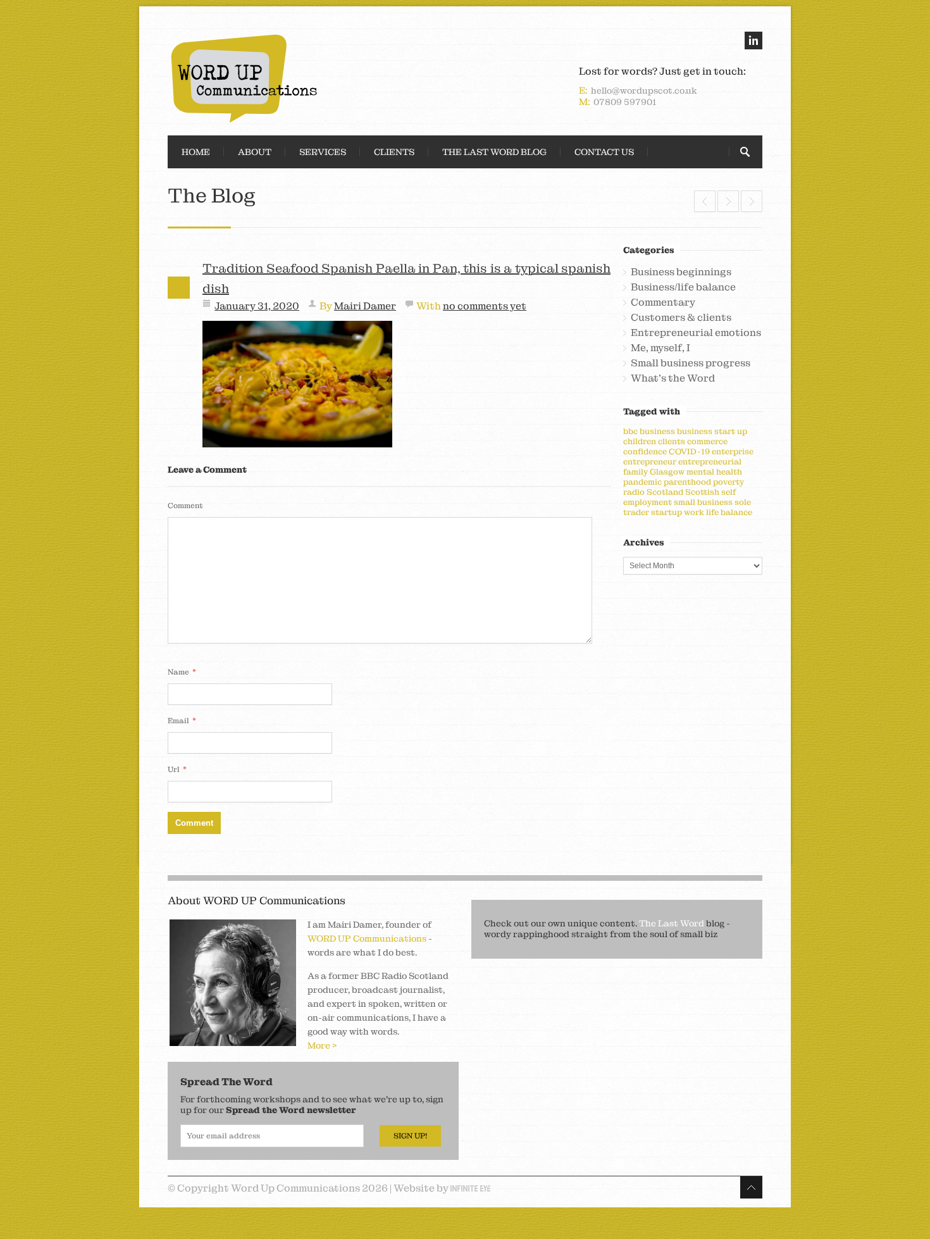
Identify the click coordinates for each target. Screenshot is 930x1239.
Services (322, 152)
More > (322, 1045)
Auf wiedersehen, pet (728, 201)
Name (182, 671)
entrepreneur (649, 461)
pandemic (642, 481)
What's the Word (673, 378)
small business (703, 502)
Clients (394, 152)
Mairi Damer (365, 306)
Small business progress (690, 363)
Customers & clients (681, 317)
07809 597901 (624, 102)
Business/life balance (683, 287)
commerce (707, 441)
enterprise (732, 451)
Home (196, 152)
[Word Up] (313, 78)
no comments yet (484, 306)
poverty (728, 481)
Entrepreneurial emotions (696, 333)
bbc (630, 431)
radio (634, 492)
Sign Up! (410, 1136)
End (705, 201)
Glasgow (667, 471)
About (254, 152)
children (639, 441)
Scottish (702, 492)
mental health (714, 471)
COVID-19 (689, 451)
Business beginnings (681, 272)
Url (177, 769)
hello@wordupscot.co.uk (644, 90)
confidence (645, 451)
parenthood (687, 481)
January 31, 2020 (256, 306)
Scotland (665, 492)
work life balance (718, 512)
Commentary (663, 302)
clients (671, 441)
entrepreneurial (709, 461)
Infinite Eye (470, 1188)
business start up (712, 431)
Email (182, 720)
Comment (185, 506)
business (657, 431)
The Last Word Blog (494, 152)
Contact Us (604, 152)
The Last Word (671, 923)
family (635, 471)
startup (666, 512)
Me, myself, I (660, 348)
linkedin (753, 40)
